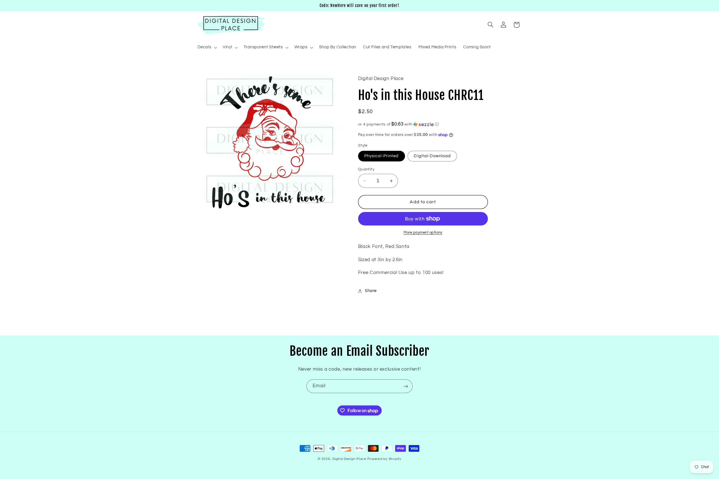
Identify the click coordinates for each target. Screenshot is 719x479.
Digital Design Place (349, 458)
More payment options (423, 232)
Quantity (366, 169)
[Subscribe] (405, 386)
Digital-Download (432, 156)
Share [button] (371, 291)
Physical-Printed (381, 156)
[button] (206, 47)
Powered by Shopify (384, 458)
